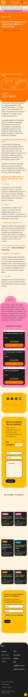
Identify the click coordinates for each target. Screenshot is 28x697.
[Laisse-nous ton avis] (25, 694)
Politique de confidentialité (7, 681)
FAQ (15, 662)
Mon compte (17, 655)
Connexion (15, 2)
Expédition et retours (19, 665)
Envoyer (10, 481)
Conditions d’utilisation (6, 687)
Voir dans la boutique (14, 341)
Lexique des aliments (19, 669)
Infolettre (16, 658)
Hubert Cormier (5, 655)
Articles (9, 16)
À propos (3, 651)
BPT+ (15, 651)
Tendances (5, 514)
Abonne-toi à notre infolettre (14, 615)
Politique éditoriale (5, 684)
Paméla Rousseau (5, 658)
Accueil (3, 16)
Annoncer (3, 661)
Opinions (18, 542)
